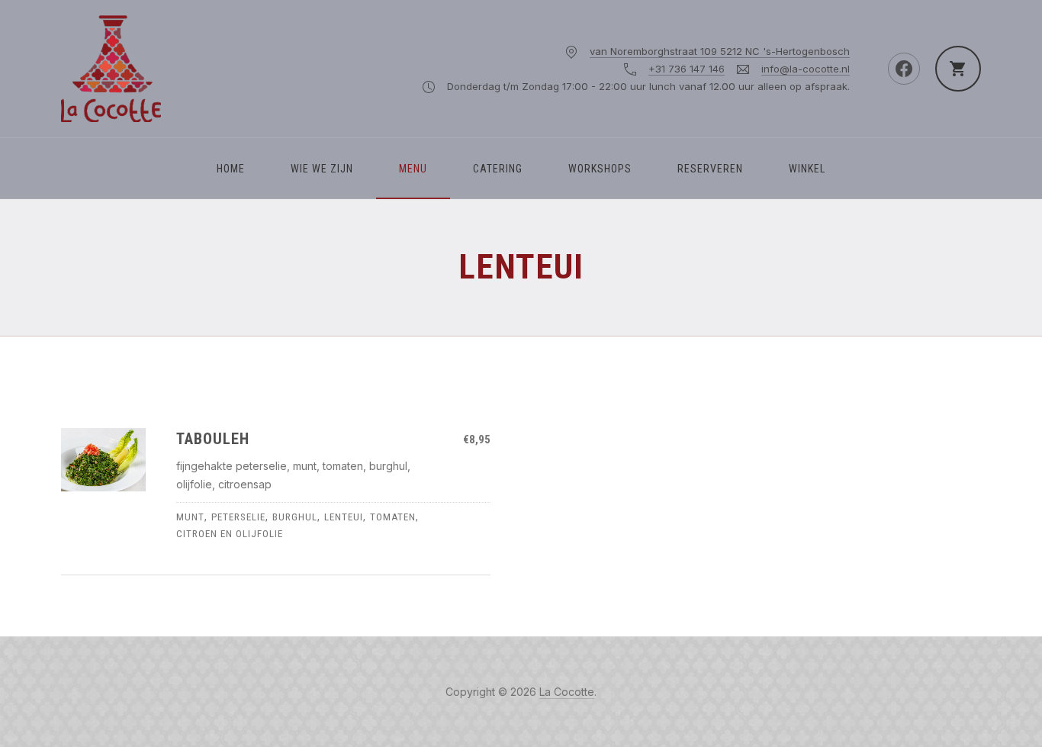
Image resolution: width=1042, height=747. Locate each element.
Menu (413, 169)
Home (231, 169)
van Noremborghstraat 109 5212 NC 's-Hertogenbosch (720, 51)
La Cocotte (566, 691)
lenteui (343, 517)
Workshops (600, 169)
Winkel (807, 169)
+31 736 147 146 (686, 69)
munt (190, 517)
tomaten (393, 517)
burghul (294, 517)
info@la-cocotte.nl (805, 69)
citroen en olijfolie (229, 533)
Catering (498, 169)
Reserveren (710, 169)
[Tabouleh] (103, 459)
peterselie (238, 517)
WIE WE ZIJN (322, 169)
